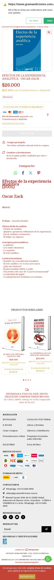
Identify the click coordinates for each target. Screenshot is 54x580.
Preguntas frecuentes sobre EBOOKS (37, 437)
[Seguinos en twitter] (23, 517)
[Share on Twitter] (30, 173)
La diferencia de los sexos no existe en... (40, 354)
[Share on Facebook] (23, 173)
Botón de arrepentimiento (27, 562)
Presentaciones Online (14, 436)
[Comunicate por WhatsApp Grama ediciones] (48, 559)
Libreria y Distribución (38, 431)
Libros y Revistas (35, 425)
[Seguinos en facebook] (11, 517)
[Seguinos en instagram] (5, 517)
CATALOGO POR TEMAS (39, 419)
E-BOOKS (7, 425)
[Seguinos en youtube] (17, 517)
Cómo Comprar (10, 431)
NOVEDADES (9, 419)
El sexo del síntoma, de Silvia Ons (13, 355)
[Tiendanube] (27, 550)
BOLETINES (9, 444)
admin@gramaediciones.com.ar (21, 493)
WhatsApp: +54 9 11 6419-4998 (20, 489)
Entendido (27, 577)
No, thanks (34, 21)
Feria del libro (34, 444)
